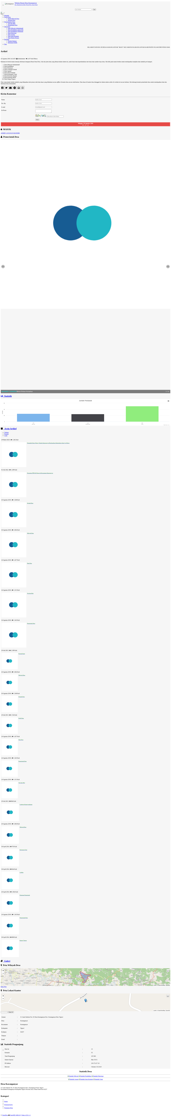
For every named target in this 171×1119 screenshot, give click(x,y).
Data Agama (11, 34)
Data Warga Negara (13, 38)
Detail (10, 1012)
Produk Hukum (12, 41)
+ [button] (3, 970)
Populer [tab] (6, 434)
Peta (5, 44)
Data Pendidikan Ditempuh (15, 31)
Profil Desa (7, 17)
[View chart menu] (168, 401)
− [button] (3, 973)
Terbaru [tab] (6, 432)
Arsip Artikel (10, 428)
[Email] (10, 88)
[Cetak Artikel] (19, 88)
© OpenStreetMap (161, 985)
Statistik (7, 396)
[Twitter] (6, 88)
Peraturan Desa (8, 1108)
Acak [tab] (5, 435)
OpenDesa (5, 1115)
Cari (94, 9)
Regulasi (6, 39)
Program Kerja (8, 1104)
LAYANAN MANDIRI (13, 133)
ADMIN (3, 133)
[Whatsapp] (22, 88)
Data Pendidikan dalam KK (15, 30)
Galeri (6, 961)
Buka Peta (4, 986)
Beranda (6, 15)
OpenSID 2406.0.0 (15, 1115)
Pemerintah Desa (12, 25)
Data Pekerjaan (12, 33)
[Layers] (168, 970)
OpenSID (168, 985)
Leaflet (154, 985)
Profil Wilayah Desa (13, 18)
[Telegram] (15, 88)
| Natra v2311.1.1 (26, 1115)
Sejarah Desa (11, 20)
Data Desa (7, 26)
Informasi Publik (12, 42)
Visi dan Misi (11, 23)
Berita (6, 1101)
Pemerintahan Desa (9, 22)
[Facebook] (2, 88)
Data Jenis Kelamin (13, 36)
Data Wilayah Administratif (15, 28)
